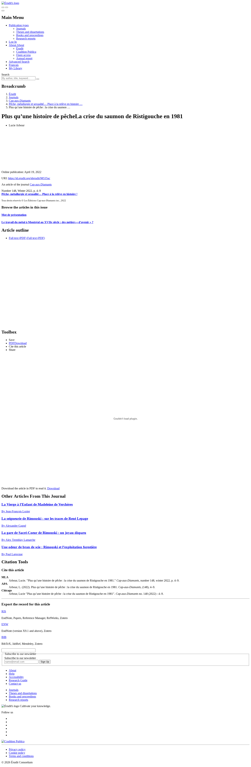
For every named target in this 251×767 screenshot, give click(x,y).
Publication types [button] (19, 25)
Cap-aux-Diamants (20, 100)
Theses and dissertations (30, 31)
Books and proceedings (29, 35)
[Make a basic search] (2, 7)
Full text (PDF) (17, 238)
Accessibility (16, 677)
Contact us (15, 683)
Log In (13, 41)
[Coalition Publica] (12, 741)
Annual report (24, 58)
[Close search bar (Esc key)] (6, 7)
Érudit (19, 48)
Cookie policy (17, 752)
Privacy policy (17, 749)
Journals (21, 28)
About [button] (13, 45)
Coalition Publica (26, 51)
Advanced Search (19, 61)
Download (53, 488)
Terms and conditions (21, 756)
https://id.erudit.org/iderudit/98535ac (29, 178)
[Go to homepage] (10, 3)
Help (12, 673)
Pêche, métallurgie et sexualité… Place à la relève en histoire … (46, 104)
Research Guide (18, 680)
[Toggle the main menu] (2, 10)
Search (5, 74)
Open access (23, 55)
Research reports (25, 38)
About (20, 45)
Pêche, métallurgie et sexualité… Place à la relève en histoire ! (39, 194)
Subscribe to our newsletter (20, 658)
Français (14, 65)
